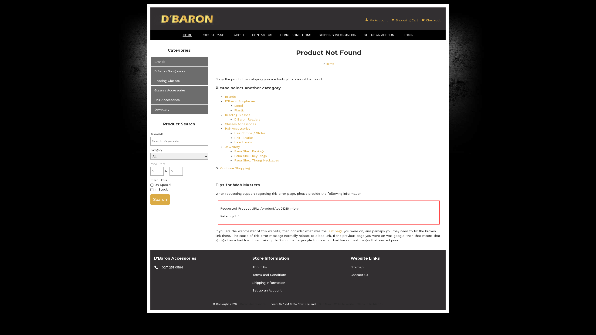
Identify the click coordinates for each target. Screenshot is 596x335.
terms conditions (295, 35)
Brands (159, 62)
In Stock (160, 189)
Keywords (156, 134)
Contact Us (262, 35)
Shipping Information (268, 283)
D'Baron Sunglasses (169, 71)
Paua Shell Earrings (249, 151)
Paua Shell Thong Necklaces (256, 160)
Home (187, 35)
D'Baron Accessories (252, 304)
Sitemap (357, 267)
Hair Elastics (244, 138)
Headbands (243, 142)
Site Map (325, 304)
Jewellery (161, 109)
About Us (259, 267)
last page (335, 231)
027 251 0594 (172, 267)
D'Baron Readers (247, 119)
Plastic (239, 110)
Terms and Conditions (269, 275)
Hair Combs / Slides (249, 133)
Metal (238, 105)
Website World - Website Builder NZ (358, 304)
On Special (162, 185)
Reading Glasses (167, 81)
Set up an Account (380, 35)
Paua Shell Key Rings (250, 156)
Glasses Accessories (170, 90)
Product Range (213, 35)
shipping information (337, 35)
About (239, 35)
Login (408, 35)
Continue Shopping (235, 168)
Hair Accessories (167, 100)
